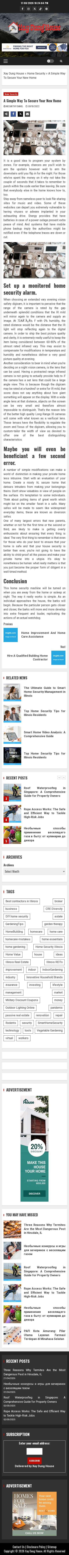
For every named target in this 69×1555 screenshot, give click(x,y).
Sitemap (51, 1547)
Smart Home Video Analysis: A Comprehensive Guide (12, 735)
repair (59, 1015)
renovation (42, 1015)
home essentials (52, 939)
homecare (36, 931)
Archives (9, 865)
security (27, 1023)
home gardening (15, 947)
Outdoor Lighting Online (19, 1007)
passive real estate (17, 1015)
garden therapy (53, 924)
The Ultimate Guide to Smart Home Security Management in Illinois (12, 692)
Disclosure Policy (36, 1547)
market (58, 992)
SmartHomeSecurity (50, 1023)
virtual (9, 1038)
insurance (11, 985)
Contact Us (19, 1547)
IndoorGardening (52, 969)
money (58, 1000)
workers (23, 1038)
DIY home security (16, 916)
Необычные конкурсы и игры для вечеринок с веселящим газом (12, 1250)
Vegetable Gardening (50, 1030)
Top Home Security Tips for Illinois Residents (12, 713)
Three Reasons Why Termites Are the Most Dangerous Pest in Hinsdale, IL (12, 835)
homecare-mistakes (17, 939)
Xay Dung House (14, 73)
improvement (13, 969)
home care (56, 931)
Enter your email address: (34, 1454)
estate (59, 916)
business (11, 909)
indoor (32, 969)
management (13, 992)
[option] (34, 794)
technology (12, 1030)
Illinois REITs (54, 962)
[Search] (61, 61)
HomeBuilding (14, 931)
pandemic (57, 1007)
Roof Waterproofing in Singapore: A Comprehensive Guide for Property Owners (12, 1272)
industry (10, 977)
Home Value (13, 954)
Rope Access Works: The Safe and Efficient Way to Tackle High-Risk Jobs (12, 792)
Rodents (10, 1023)
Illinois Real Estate (17, 962)
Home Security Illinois (49, 947)
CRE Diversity (54, 909)
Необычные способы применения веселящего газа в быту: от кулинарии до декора (12, 814)
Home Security (36, 73)
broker (59, 901)
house (38, 954)
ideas (59, 954)
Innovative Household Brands (44, 977)
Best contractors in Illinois (21, 901)
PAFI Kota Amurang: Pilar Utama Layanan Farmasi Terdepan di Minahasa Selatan (12, 1335)
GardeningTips (14, 924)
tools (28, 1030)
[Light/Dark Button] (50, 61)
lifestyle (57, 985)
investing (35, 985)
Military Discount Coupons (21, 1000)
